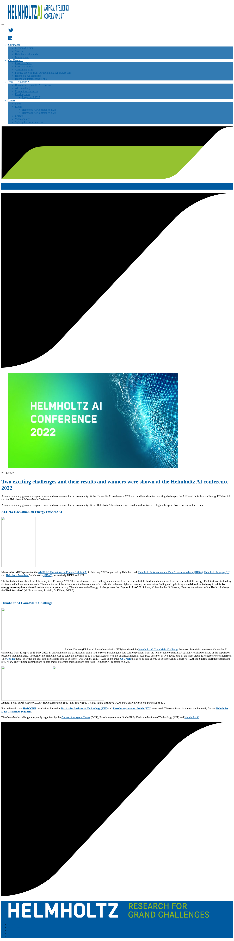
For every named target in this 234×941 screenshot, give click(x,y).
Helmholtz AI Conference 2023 (39, 112)
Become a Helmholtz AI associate (33, 85)
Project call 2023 (31, 97)
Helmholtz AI (191, 717)
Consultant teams (24, 69)
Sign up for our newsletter (29, 122)
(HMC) (47, 575)
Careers (19, 115)
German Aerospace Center (75, 717)
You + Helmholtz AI (19, 81)
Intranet (12, 930)
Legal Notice (15, 936)
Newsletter (14, 927)
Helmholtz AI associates (28, 75)
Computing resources (26, 91)
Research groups (24, 66)
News (18, 103)
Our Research (15, 60)
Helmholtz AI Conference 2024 (39, 109)
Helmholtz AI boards (26, 54)
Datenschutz (15, 933)
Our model (14, 44)
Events (18, 106)
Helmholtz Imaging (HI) (217, 572)
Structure (20, 51)
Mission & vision (24, 47)
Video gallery (22, 119)
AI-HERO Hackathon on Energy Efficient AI (62, 572)
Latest (11, 100)
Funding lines (22, 94)
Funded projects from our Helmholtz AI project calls (43, 72)
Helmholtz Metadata (17, 575)
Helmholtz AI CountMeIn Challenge (158, 649)
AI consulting (22, 88)
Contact (12, 924)
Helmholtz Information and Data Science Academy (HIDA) (170, 572)
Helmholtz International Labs (31, 78)
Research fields (23, 63)
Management (22, 57)
